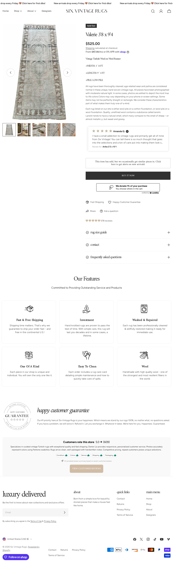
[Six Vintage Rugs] (86, 11)
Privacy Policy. (50, 521)
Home (149, 498)
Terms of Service (125, 515)
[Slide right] (67, 73)
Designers (151, 515)
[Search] (153, 11)
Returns (120, 504)
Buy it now (128, 176)
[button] (128, 139)
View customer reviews (86, 469)
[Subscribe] (64, 512)
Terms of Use (36, 521)
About (149, 509)
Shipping (90, 48)
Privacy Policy (123, 509)
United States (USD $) (18, 539)
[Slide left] (11, 73)
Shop (148, 504)
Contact (121, 498)
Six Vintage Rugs (18, 547)
